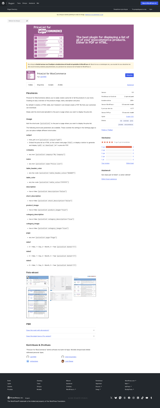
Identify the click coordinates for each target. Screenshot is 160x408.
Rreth (9, 380)
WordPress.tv (71, 389)
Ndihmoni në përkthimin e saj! (94, 14)
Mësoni (68, 380)
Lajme (9, 383)
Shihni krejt (130, 163)
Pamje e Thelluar (107, 130)
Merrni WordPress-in (149, 3)
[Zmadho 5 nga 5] (94, 278)
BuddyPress (129, 389)
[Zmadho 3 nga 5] (70, 278)
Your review (105, 163)
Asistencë (130, 85)
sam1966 (43, 77)
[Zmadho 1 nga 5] (46, 278)
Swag (98, 389)
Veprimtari (99, 383)
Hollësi (30, 85)
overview (126, 120)
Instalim (50, 85)
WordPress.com (130, 380)
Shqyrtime (40, 85)
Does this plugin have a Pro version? (38, 336)
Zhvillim (60, 85)
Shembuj (39, 380)
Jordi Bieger (69, 361)
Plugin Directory (12, 9)
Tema (38, 383)
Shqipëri (27, 398)
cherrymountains (70, 357)
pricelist (121, 124)
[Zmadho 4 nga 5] (70, 295)
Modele (39, 389)
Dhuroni (99, 386)
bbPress (128, 386)
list (121, 120)
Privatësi (10, 389)
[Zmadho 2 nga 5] (46, 289)
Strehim (9, 386)
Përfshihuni (99, 380)
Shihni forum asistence (109, 179)
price (131, 120)
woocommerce (129, 124)
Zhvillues (69, 386)
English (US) (130, 116)
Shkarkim (129, 75)
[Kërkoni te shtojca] (27, 21)
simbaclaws (34, 361)
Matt (127, 383)
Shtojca (39, 386)
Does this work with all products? (37, 330)
